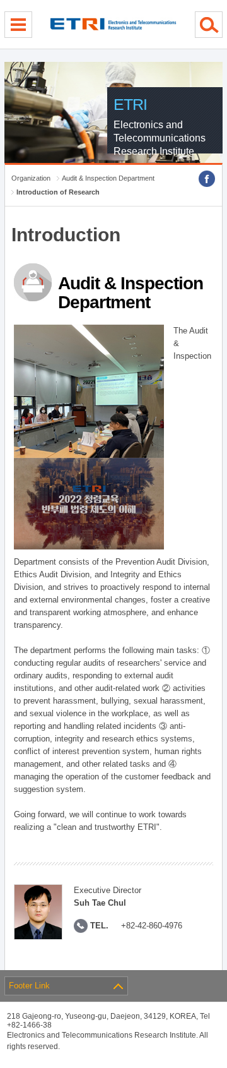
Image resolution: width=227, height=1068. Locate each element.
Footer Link (29, 985)
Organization (30, 178)
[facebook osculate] (207, 179)
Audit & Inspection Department (108, 178)
